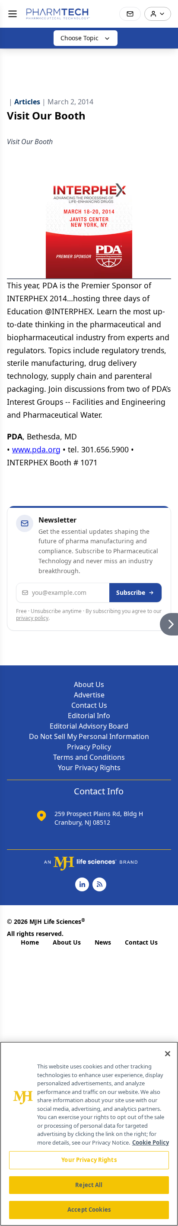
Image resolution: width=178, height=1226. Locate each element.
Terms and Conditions (89, 757)
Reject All (88, 1185)
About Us (89, 684)
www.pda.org (36, 449)
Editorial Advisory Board (89, 726)
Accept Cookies (89, 1209)
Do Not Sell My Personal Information (89, 736)
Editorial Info (89, 715)
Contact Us (89, 705)
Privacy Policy (89, 747)
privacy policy (32, 618)
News (103, 942)
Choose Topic (79, 38)
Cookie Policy (150, 1142)
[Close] (167, 1053)
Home (30, 942)
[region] (89, 1134)
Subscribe (130, 592)
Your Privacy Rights (89, 767)
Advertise (89, 695)
